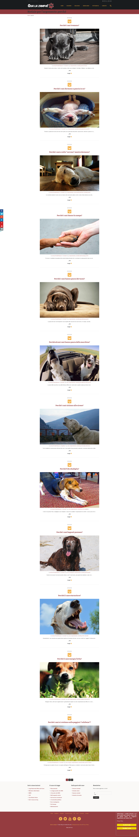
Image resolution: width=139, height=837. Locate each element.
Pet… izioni (76, 813)
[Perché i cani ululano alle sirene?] (69, 426)
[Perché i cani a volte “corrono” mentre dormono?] (69, 173)
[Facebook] (103, 1)
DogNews (63, 445)
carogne (69, 762)
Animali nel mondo (77, 795)
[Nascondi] (0, 231)
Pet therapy (53, 804)
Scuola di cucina (68, 813)
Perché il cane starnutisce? (69, 596)
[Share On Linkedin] (1, 219)
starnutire (86, 635)
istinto (83, 762)
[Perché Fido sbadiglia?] (69, 490)
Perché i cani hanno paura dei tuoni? (69, 279)
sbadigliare (86, 509)
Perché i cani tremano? (69, 25)
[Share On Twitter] (1, 213)
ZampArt (62, 813)
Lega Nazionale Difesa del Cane (36, 788)
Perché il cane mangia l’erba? (69, 659)
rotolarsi (89, 762)
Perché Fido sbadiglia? (69, 469)
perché (82, 65)
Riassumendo (54, 788)
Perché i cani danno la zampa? (69, 215)
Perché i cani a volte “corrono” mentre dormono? (69, 152)
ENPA (30, 793)
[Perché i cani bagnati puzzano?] (69, 553)
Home (29, 15)
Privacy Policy (86, 824)
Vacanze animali (76, 793)
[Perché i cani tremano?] (69, 46)
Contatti (86, 813)
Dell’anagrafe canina (56, 795)
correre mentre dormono (78, 192)
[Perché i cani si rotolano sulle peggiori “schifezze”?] (69, 743)
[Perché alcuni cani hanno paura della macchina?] (69, 363)
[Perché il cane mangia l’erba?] (69, 680)
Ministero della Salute (34, 790)
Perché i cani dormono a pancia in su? (69, 89)
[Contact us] (1, 229)
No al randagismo (55, 802)
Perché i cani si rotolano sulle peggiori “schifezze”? (69, 722)
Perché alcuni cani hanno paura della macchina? (69, 342)
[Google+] (109, 1)
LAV (30, 795)
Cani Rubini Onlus (33, 797)
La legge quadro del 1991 (57, 790)
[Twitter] (105, 1)
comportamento (73, 65)
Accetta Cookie (127, 825)
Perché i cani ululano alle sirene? (69, 405)
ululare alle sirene (86, 445)
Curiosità (66, 65)
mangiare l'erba (83, 699)
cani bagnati (71, 572)
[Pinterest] (110, 1)
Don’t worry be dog (33, 799)
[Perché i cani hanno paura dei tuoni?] (69, 300)
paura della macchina (83, 382)
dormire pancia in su (82, 129)
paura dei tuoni (82, 319)
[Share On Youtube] (1, 226)
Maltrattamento (54, 806)
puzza (89, 572)
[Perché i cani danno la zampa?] (69, 236)
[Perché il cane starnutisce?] (69, 616)
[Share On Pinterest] (1, 222)
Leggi (68, 73)
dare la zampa (82, 255)
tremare (85, 65)
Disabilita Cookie (127, 828)
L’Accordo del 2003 (55, 793)
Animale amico (76, 790)
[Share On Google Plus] (1, 216)
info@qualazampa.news (77, 824)
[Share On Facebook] (1, 210)
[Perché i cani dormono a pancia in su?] (69, 110)
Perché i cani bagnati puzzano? (69, 532)
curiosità (78, 65)
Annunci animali (76, 788)
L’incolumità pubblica (56, 799)
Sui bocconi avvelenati (56, 797)
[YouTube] (107, 1)
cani (67, 382)
